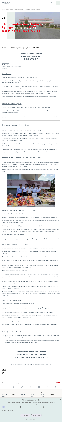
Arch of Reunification (18, 144)
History (42, 396)
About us (43, 392)
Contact (52, 394)
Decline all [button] (36, 415)
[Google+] (55, 387)
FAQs (32, 396)
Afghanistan (14, 396)
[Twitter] (3, 373)
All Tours (52, 395)
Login (53, 2)
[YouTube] (39, 387)
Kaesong (53, 96)
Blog (51, 392)
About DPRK (34, 392)
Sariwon (46, 96)
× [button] (60, 399)
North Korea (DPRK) (19, 9)
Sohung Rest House (9, 222)
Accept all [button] (25, 415)
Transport (38, 9)
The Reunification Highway (9, 65)
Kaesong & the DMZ (30, 9)
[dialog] (31, 410)
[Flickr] (47, 387)
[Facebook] (9, 373)
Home (3, 9)
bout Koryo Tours (46, 364)
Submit (58, 382)
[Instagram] (30, 387)
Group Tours (5, 394)
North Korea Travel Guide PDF (18, 364)
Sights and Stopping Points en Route (11, 66)
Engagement (24, 392)
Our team (43, 394)
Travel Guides (9, 9)
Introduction (5, 63)
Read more (39, 404)
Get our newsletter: (7, 382)
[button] (31, 419)
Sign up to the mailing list (34, 364)
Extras (3, 396)
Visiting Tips (5, 68)
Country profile (34, 394)
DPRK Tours (5, 392)
